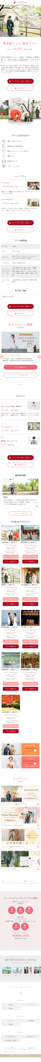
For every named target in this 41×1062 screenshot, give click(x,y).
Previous (2, 357)
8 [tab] (24, 125)
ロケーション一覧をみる (20, 513)
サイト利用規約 (30, 1020)
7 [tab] (22, 125)
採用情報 (11, 1008)
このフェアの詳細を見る (20, 375)
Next (39, 357)
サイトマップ (10, 1020)
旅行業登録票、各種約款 (11, 1040)
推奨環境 (11, 1024)
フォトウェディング (11, 881)
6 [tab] (21, 125)
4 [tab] (19, 125)
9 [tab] (25, 125)
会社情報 (11, 1004)
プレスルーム (30, 1004)
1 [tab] (16, 125)
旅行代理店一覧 (30, 1036)
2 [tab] (17, 125)
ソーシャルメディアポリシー (23, 1049)
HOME (2, 881)
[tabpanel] (20, 110)
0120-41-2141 (20, 935)
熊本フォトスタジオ (8, 296)
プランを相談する (20, 367)
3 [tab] (18, 125)
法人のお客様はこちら (10, 1036)
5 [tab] (20, 125)
